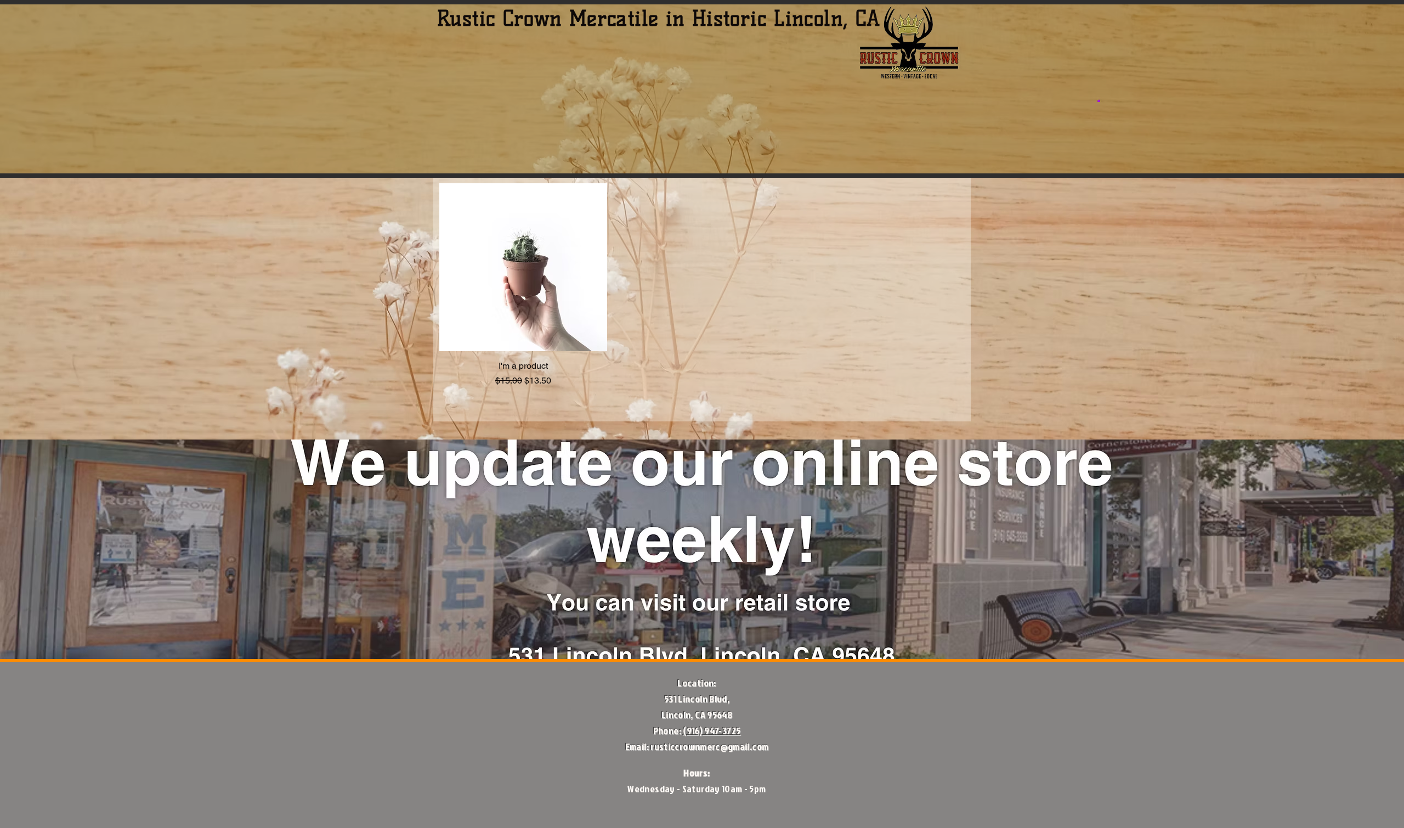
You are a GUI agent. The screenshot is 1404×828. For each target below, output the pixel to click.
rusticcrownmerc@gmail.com (709, 746)
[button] (1098, 100)
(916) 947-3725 (711, 730)
